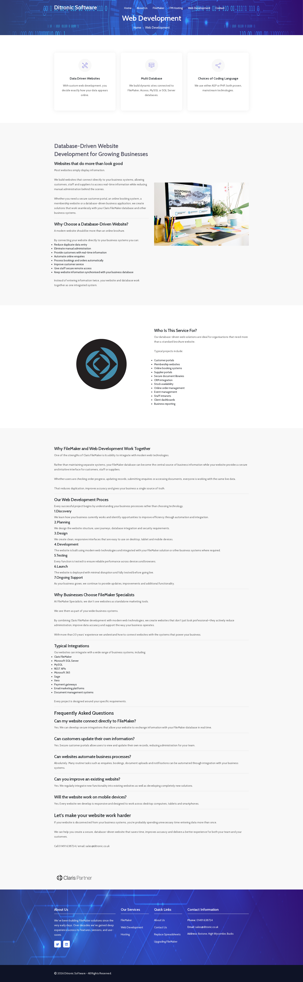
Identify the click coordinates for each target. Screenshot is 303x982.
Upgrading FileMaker (165, 941)
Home (128, 8)
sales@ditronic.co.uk (206, 927)
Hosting (125, 934)
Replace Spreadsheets (167, 934)
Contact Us (160, 927)
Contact (220, 8)
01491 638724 (205, 920)
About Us (142, 8)
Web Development (199, 8)
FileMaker (158, 8)
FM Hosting (176, 8)
